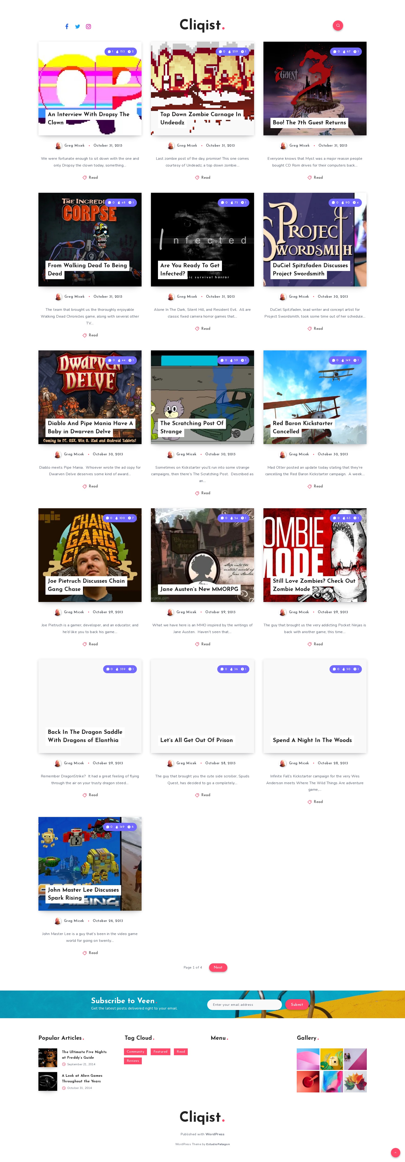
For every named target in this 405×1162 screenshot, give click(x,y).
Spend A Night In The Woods (312, 740)
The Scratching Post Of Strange (192, 428)
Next (218, 967)
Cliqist (200, 26)
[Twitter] (77, 26)
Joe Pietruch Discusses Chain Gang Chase (86, 585)
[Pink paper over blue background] (308, 1059)
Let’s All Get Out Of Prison (196, 740)
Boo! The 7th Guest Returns (309, 123)
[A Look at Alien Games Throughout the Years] (47, 1081)
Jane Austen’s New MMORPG (199, 589)
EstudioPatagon (218, 1144)
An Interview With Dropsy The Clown (88, 119)
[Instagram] (88, 26)
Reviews (133, 1061)
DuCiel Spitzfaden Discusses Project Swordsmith (310, 270)
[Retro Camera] (331, 1059)
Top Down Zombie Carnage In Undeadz (200, 119)
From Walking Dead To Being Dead (87, 270)
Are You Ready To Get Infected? (190, 270)
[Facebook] (66, 26)
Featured (161, 1052)
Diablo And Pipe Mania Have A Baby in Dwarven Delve (90, 428)
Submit (297, 1005)
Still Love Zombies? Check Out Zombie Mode (314, 585)
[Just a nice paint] (331, 1081)
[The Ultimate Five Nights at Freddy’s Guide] (47, 1057)
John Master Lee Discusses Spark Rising (83, 894)
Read (93, 178)
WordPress (215, 1134)
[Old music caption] (355, 1059)
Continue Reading (119, 121)
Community (135, 1052)
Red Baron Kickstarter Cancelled (303, 428)
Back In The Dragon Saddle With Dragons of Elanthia (85, 736)
